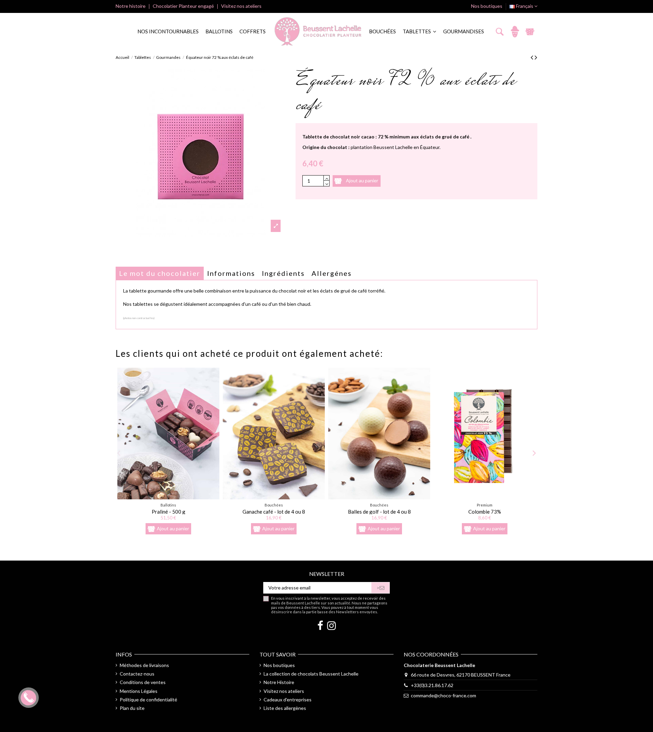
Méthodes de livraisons (144, 665)
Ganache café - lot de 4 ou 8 (273, 512)
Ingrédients (283, 273)
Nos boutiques (486, 6)
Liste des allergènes (285, 708)
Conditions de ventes (143, 682)
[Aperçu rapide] (168, 497)
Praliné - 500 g (168, 512)
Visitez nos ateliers (241, 6)
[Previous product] (533, 57)
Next (534, 452)
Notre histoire (131, 6)
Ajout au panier (362, 180)
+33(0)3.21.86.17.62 (432, 685)
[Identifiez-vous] (515, 31)
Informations (231, 273)
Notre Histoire (279, 682)
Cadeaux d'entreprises (288, 699)
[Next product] (536, 57)
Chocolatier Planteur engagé (184, 6)
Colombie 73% (484, 512)
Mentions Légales (138, 691)
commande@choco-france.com (443, 695)
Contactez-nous (137, 674)
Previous (119, 452)
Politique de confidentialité (148, 699)
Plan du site (132, 708)
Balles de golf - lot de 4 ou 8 (379, 512)
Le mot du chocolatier (159, 273)
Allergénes (332, 273)
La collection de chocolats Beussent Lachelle (311, 674)
